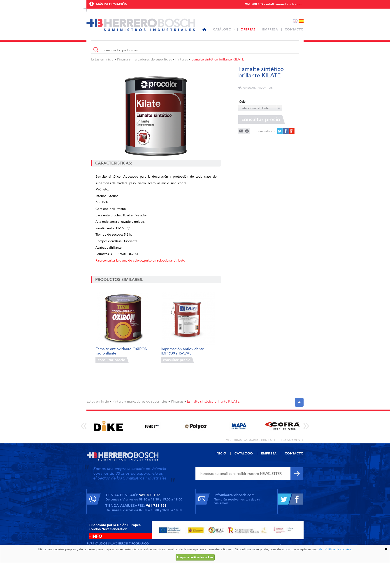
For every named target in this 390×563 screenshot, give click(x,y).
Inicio (109, 59)
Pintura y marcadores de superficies (144, 59)
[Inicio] (204, 29)
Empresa (270, 29)
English (295, 21)
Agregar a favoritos (257, 87)
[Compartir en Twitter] (279, 131)
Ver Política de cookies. (335, 549)
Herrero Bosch (140, 25)
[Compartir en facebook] (285, 131)
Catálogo (222, 29)
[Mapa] (239, 426)
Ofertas (248, 29)
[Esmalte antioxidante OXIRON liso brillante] (123, 318)
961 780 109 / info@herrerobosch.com (273, 4)
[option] (108, 426)
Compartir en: (265, 131)
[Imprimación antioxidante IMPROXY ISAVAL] (188, 318)
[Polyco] (195, 426)
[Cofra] (282, 426)
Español (301, 21)
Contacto (294, 29)
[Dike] (108, 426)
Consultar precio (112, 360)
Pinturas (181, 59)
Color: (243, 102)
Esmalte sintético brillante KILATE (217, 59)
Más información (111, 4)
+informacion (141, 360)
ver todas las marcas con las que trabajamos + (265, 440)
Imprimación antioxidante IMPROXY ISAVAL (182, 351)
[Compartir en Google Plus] (291, 131)
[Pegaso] (152, 426)
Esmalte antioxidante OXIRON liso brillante (121, 351)
